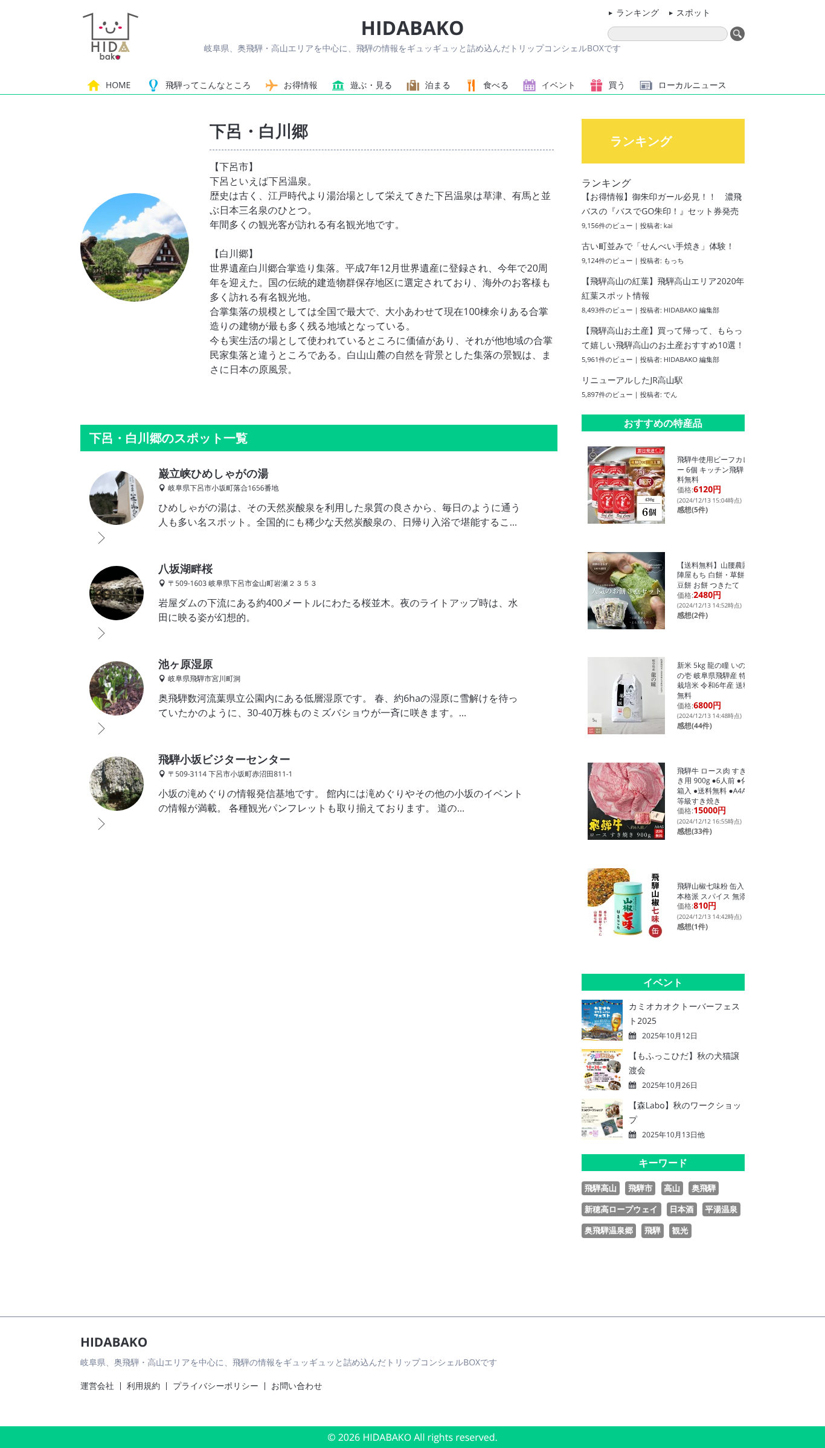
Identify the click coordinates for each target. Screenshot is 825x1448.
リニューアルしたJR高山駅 (632, 380)
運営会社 (97, 1386)
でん (671, 394)
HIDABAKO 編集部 (691, 310)
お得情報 (301, 85)
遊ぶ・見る (371, 85)
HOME (118, 85)
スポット (693, 13)
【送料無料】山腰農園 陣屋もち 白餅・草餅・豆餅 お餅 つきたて (717, 575)
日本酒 (682, 1209)
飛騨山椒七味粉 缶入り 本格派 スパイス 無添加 (715, 891)
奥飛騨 (704, 1188)
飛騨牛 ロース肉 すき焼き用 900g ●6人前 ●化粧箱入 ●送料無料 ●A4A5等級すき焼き (716, 786)
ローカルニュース (692, 85)
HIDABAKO (412, 28)
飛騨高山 (601, 1188)
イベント (559, 85)
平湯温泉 (721, 1209)
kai (668, 225)
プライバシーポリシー (215, 1386)
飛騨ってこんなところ (208, 85)
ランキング (637, 13)
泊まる (438, 85)
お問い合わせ (297, 1386)
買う (617, 85)
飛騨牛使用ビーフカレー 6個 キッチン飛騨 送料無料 (715, 469)
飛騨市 (640, 1188)
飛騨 (652, 1230)
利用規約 (144, 1386)
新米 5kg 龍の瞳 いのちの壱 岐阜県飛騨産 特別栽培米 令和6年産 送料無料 (715, 680)
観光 (680, 1230)
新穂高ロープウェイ (621, 1209)
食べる (496, 85)
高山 (672, 1188)
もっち (674, 260)
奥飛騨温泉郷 (609, 1230)
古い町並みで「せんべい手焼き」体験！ (658, 246)
